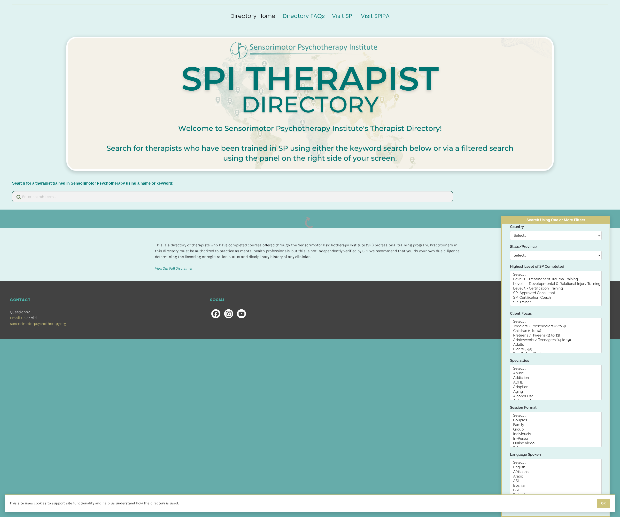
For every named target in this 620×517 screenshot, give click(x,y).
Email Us (17, 317)
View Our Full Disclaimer (173, 268)
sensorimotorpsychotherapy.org (38, 323)
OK (603, 503)
